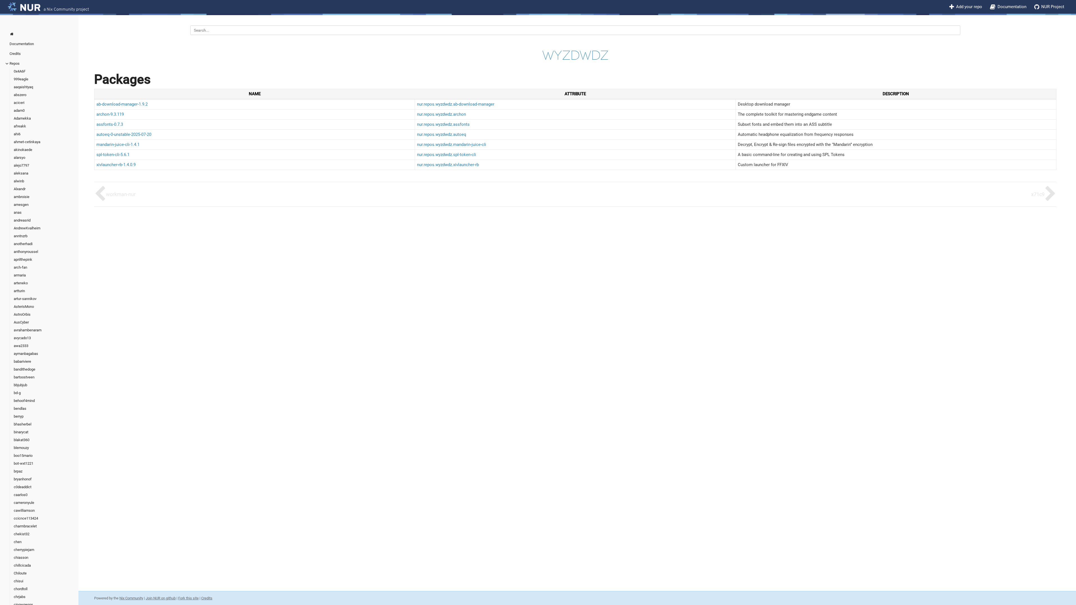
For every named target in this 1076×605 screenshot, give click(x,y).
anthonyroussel (26, 252)
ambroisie (21, 197)
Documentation (1012, 6)
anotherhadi (23, 244)
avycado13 (22, 338)
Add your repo (969, 6)
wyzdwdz (575, 55)
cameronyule (24, 503)
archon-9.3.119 (110, 114)
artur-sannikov (25, 299)
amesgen (21, 205)
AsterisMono (24, 306)
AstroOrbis (22, 314)
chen (18, 542)
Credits (15, 54)
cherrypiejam (24, 550)
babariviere (22, 361)
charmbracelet (25, 526)
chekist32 (21, 534)
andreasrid (22, 220)
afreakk (20, 126)
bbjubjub (20, 385)
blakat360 (21, 440)
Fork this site (188, 598)
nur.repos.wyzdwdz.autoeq (441, 134)
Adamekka (22, 118)
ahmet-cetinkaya (27, 142)
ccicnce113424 (26, 518)
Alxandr (19, 189)
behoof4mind (24, 401)
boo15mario (23, 455)
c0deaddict (22, 487)
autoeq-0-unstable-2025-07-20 (123, 134)
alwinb (19, 181)
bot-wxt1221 (23, 463)
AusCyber (21, 322)
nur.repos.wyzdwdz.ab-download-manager (455, 104)
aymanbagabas (26, 354)
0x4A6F (19, 71)
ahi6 (17, 134)
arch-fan (20, 267)
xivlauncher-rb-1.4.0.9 (116, 164)
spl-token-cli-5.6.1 (112, 154)
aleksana (21, 173)
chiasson (21, 557)
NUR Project (1052, 6)
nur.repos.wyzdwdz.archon (441, 114)
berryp (19, 416)
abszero (20, 95)
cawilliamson (24, 510)
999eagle (21, 79)
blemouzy (21, 448)
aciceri (19, 103)
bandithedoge (24, 369)
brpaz (18, 471)
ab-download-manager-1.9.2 (122, 104)
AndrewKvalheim (27, 228)
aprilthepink (23, 259)
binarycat (21, 432)
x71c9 (1038, 194)
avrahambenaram (27, 330)
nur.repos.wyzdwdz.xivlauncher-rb (448, 164)
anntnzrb (20, 236)
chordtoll (20, 589)
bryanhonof (23, 479)
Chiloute (20, 573)
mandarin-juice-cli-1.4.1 (118, 144)
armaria (20, 275)
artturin (19, 291)
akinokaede (23, 150)
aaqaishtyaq (23, 87)
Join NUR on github (161, 598)
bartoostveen (24, 377)
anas (18, 212)
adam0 (19, 110)
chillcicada (22, 565)
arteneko (21, 283)
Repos (15, 63)
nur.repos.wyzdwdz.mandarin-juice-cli (451, 144)
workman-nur (121, 194)
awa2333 (21, 346)
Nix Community (131, 598)
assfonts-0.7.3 (109, 124)
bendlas (20, 408)
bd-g (17, 393)
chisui (18, 581)
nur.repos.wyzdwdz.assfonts (443, 124)
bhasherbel (22, 424)
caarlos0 (20, 495)
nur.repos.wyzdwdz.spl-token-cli (446, 154)
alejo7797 (21, 165)
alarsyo (19, 157)
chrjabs (19, 597)
